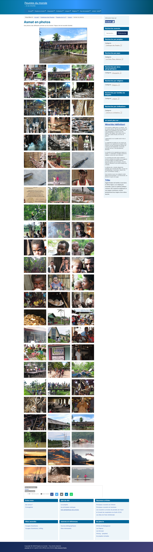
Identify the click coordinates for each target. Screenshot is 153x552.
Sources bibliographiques (68, 526)
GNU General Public (61, 548)
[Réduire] (28, 493)
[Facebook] (51, 494)
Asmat (27, 489)
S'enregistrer (29, 507)
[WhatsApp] (71, 494)
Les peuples (64, 504)
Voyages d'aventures (31, 526)
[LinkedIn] (66, 494)
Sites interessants (66, 528)
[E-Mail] (61, 494)
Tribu (107, 180)
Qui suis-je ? (29, 504)
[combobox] (111, 33)
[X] (56, 494)
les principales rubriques (68, 507)
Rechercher (123, 33)
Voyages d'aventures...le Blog (34, 528)
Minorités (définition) (115, 124)
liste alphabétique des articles (70, 510)
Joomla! (27, 548)
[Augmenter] (29, 493)
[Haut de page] (150, 549)
